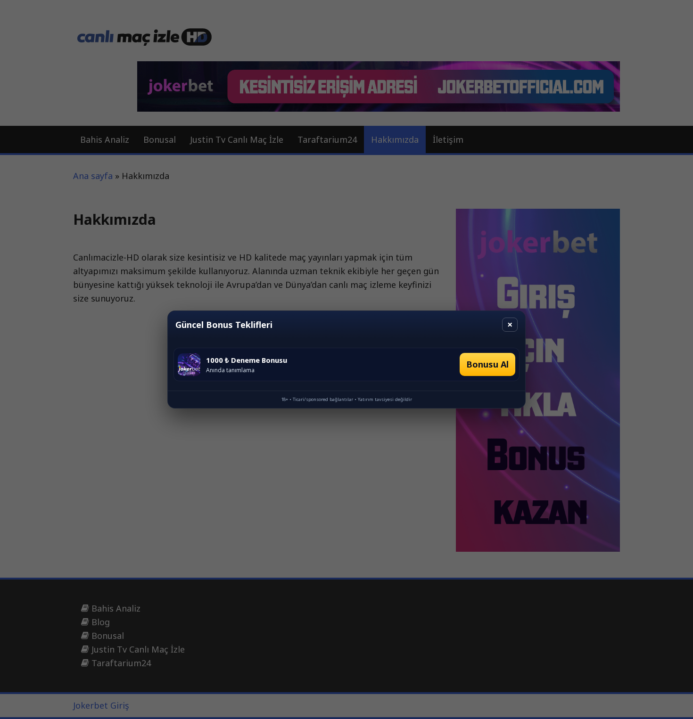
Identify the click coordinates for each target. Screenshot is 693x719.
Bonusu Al (487, 364)
